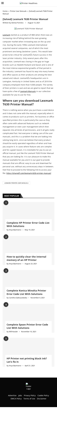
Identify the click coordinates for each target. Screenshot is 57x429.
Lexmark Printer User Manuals (16, 183)
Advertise (12, 395)
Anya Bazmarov (15, 230)
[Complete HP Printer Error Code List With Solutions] (28, 216)
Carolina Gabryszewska (18, 297)
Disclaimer (41, 398)
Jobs (20, 395)
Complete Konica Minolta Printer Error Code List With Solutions (26, 292)
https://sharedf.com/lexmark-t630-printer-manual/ (28, 173)
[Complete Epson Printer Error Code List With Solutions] (28, 318)
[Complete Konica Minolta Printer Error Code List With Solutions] (28, 284)
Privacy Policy (30, 395)
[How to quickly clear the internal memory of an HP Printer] (28, 250)
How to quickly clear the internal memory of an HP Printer (26, 258)
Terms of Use (29, 398)
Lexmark (6, 35)
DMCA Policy (16, 398)
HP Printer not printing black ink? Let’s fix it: (27, 360)
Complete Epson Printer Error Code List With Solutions (27, 326)
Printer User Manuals (18, 11)
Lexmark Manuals (28, 91)
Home (5, 11)
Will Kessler (13, 331)
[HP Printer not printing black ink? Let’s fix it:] (28, 352)
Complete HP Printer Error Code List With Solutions (28, 224)
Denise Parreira (17, 22)
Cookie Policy (43, 395)
